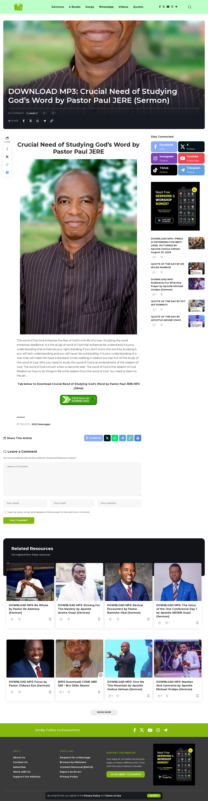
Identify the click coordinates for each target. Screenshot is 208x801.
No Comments (16, 113)
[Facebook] (160, 7)
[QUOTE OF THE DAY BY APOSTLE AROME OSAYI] (196, 321)
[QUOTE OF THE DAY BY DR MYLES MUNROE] (196, 268)
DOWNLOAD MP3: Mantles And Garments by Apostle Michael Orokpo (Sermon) (174, 685)
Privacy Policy (92, 795)
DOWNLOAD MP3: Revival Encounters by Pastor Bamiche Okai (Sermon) (125, 609)
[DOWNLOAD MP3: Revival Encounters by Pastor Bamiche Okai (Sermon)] (128, 582)
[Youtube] (191, 158)
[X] (164, 7)
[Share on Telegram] (44, 121)
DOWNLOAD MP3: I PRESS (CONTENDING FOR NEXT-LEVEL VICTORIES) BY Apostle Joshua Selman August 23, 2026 (167, 245)
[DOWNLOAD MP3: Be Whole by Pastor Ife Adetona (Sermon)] (30, 582)
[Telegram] (176, 7)
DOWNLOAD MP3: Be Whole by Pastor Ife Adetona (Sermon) (28, 609)
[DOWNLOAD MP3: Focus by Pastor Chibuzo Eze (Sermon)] (30, 659)
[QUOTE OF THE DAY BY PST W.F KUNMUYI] (196, 306)
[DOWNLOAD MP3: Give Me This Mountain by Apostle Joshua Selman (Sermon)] (128, 659)
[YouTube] (168, 7)
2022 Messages (41, 424)
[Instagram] (172, 7)
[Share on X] (30, 121)
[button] (154, 795)
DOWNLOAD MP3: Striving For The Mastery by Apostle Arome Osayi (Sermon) (79, 609)
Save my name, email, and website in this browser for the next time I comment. (48, 512)
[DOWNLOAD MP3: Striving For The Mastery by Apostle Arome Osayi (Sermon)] (79, 582)
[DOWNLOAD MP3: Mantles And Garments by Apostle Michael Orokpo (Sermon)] (178, 659)
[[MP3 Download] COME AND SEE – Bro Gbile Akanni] (79, 659)
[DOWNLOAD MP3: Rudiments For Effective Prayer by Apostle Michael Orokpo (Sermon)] (196, 284)
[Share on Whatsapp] (37, 121)
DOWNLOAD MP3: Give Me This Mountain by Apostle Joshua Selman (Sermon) (125, 685)
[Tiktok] (164, 170)
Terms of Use (113, 795)
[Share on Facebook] (23, 121)
